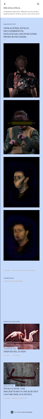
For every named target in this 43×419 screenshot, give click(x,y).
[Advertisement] (21, 301)
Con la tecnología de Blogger (23, 412)
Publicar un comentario (13, 281)
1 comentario (16, 355)
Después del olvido (15, 351)
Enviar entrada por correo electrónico (24, 270)
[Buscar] (38, 3)
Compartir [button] (7, 270)
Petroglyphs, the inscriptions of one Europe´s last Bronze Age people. (21, 391)
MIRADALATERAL (12, 8)
